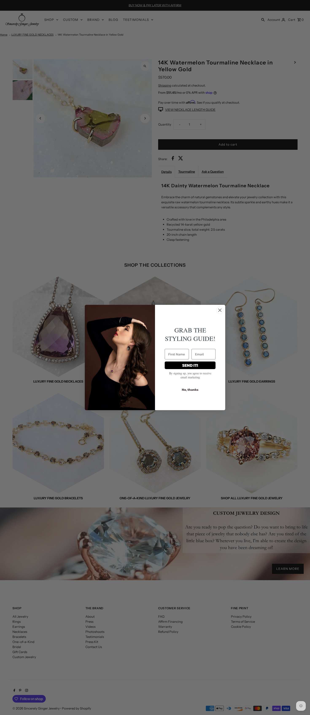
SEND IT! (190, 365)
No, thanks (190, 389)
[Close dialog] (220, 310)
